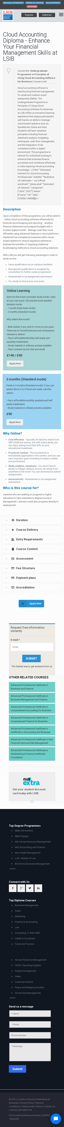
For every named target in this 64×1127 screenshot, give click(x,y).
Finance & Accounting (26, 922)
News (39, 1106)
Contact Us (49, 1106)
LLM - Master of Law (25, 858)
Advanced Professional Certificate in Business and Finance (29, 687)
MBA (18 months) (24, 830)
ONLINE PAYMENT (53, 3)
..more (12, 868)
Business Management (26, 905)
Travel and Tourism (24, 944)
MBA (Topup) (22, 836)
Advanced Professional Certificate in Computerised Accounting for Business (31, 708)
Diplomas (47, 15)
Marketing (20, 916)
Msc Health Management (28, 852)
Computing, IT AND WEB (27, 933)
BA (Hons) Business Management (32, 863)
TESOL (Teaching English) (28, 965)
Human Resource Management (31, 959)
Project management (25, 971)
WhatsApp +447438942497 (13, 3)
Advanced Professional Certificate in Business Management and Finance (29, 698)
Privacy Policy (27, 1103)
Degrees (29, 15)
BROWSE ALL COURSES (34, 3)
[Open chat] (55, 1118)
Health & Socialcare (25, 938)
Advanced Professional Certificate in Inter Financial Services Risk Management (32, 741)
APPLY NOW (32, 6)
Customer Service (24, 982)
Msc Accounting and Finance (30, 847)
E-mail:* (15, 640)
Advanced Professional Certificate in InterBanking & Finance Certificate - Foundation (29, 754)
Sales (18, 910)
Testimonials (28, 1106)
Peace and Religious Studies (29, 987)
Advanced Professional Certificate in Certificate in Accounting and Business (30, 730)
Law (17, 927)
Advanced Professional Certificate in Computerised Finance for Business (29, 719)
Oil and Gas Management (28, 993)
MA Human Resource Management (33, 841)
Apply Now (15, 363)
